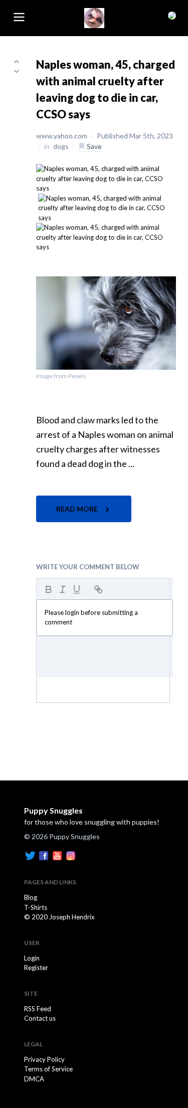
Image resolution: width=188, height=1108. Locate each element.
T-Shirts (35, 907)
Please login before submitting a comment (91, 617)
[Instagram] (71, 855)
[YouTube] (57, 855)
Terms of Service (48, 1069)
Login (32, 958)
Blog (30, 897)
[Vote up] (16, 61)
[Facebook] (44, 855)
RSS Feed (37, 1009)
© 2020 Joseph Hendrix (59, 917)
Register (36, 968)
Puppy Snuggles (53, 810)
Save (93, 146)
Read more (77, 509)
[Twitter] (30, 855)
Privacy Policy (44, 1059)
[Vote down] (16, 71)
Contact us (40, 1018)
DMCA (34, 1079)
